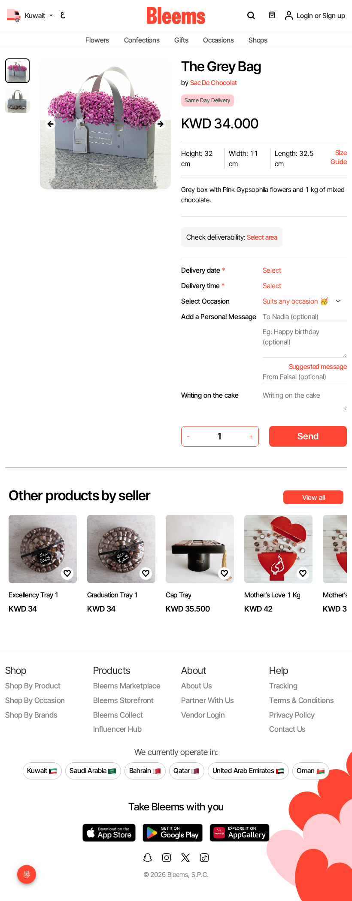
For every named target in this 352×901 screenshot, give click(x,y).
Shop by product (32, 685)
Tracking (283, 685)
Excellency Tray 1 (34, 595)
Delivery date (203, 270)
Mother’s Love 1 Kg (272, 595)
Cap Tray (178, 595)
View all (313, 497)
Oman (306, 770)
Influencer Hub (117, 729)
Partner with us (207, 700)
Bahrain (141, 770)
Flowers (97, 40)
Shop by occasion (35, 700)
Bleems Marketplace (127, 685)
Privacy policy (292, 714)
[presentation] (50, 123)
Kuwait (38, 770)
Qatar (182, 770)
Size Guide (339, 157)
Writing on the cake (210, 395)
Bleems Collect (118, 714)
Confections (142, 40)
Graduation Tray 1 (112, 595)
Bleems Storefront (123, 700)
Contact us (287, 729)
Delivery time (203, 285)
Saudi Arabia (89, 770)
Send (308, 436)
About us (196, 685)
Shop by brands (31, 714)
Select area (261, 237)
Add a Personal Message (218, 316)
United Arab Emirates (244, 770)
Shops (258, 40)
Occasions (218, 40)
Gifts (181, 40)
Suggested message (318, 366)
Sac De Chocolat (213, 83)
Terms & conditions (301, 700)
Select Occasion (205, 301)
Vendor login (203, 714)
